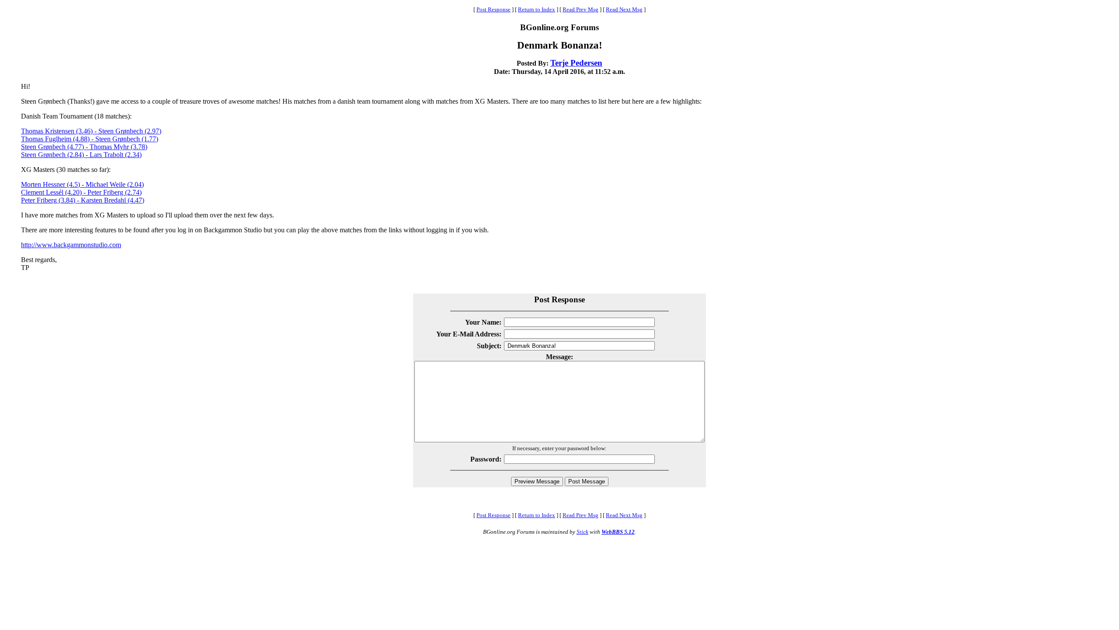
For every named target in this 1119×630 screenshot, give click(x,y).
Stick (582, 531)
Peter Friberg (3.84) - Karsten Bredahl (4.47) (82, 200)
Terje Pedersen (576, 62)
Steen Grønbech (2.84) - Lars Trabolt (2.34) (81, 154)
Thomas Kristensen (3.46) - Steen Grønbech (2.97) (91, 131)
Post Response (493, 9)
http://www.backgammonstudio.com (71, 244)
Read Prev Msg (580, 9)
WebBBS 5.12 (618, 531)
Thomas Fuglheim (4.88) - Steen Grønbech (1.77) (89, 139)
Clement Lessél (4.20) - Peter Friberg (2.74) (81, 192)
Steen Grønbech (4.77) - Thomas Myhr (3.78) (84, 146)
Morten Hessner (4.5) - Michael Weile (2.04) (82, 184)
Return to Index (536, 9)
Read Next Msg (624, 9)
